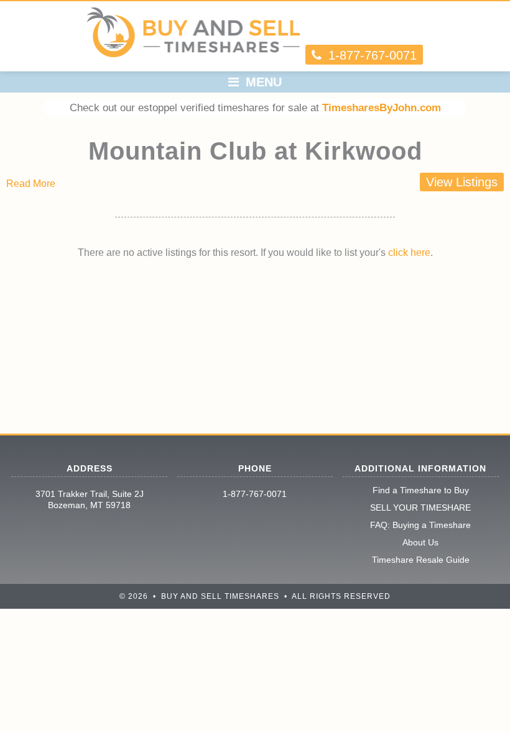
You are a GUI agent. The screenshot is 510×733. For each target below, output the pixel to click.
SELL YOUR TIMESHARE (420, 507)
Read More (30, 183)
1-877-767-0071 (255, 494)
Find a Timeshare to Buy (421, 490)
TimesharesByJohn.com (381, 108)
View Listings (462, 182)
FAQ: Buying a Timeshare (420, 525)
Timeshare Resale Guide (421, 560)
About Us (420, 542)
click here (409, 252)
